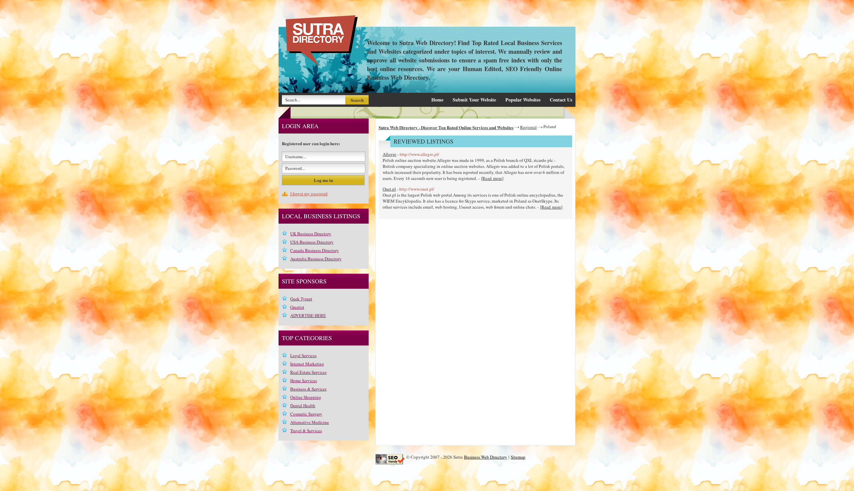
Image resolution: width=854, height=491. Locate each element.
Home (437, 99)
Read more (492, 178)
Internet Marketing (307, 364)
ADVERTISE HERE (308, 315)
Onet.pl (389, 189)
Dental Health (302, 406)
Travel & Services (306, 431)
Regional (528, 127)
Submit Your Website (474, 99)
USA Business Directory (312, 242)
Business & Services (308, 389)
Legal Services (303, 355)
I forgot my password (309, 194)
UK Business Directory (310, 234)
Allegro (389, 154)
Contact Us (561, 99)
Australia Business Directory (316, 259)
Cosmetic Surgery (306, 414)
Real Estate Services (308, 372)
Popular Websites (522, 99)
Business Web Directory (485, 457)
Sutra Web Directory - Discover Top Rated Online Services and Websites (446, 127)
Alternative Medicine (309, 422)
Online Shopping (305, 397)
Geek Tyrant (301, 299)
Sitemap (518, 457)
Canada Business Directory (314, 250)
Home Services (303, 381)
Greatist (297, 307)
